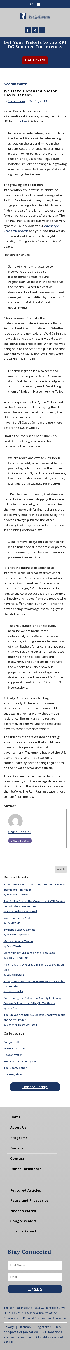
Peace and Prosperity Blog (20, 1061)
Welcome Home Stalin (18, 918)
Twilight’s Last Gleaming (19, 929)
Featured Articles (15, 1048)
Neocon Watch (15, 84)
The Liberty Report (16, 1067)
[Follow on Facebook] (28, 30)
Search (61, 869)
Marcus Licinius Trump (18, 941)
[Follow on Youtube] (42, 30)
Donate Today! (35, 1086)
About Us (18, 1127)
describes (20, 121)
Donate (17, 1148)
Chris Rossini (16, 101)
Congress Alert (13, 1042)
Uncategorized (13, 1074)
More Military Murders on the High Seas (29, 953)
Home (15, 1117)
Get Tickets (35, 60)
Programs (19, 1138)
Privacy (9, 1327)
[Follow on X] (35, 30)
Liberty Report (23, 1231)
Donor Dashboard (26, 1169)
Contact (17, 1158)
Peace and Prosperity (29, 1200)
